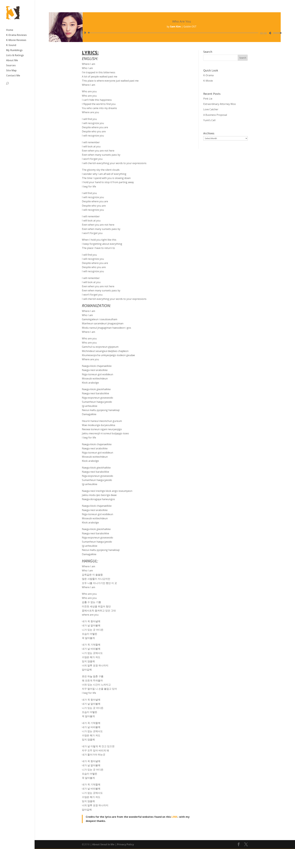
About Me (12, 60)
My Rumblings (14, 50)
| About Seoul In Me (102, 844)
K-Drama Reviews (16, 35)
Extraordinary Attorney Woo (219, 104)
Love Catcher (210, 109)
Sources (11, 65)
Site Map (11, 70)
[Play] (85, 32)
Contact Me (13, 75)
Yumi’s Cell (209, 120)
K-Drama (208, 75)
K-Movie (208, 80)
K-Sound (11, 45)
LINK (174, 816)
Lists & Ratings (15, 55)
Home (9, 30)
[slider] (276, 32)
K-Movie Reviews (16, 40)
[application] (182, 32)
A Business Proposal (215, 115)
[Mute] (270, 33)
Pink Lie (207, 98)
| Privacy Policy (124, 844)
